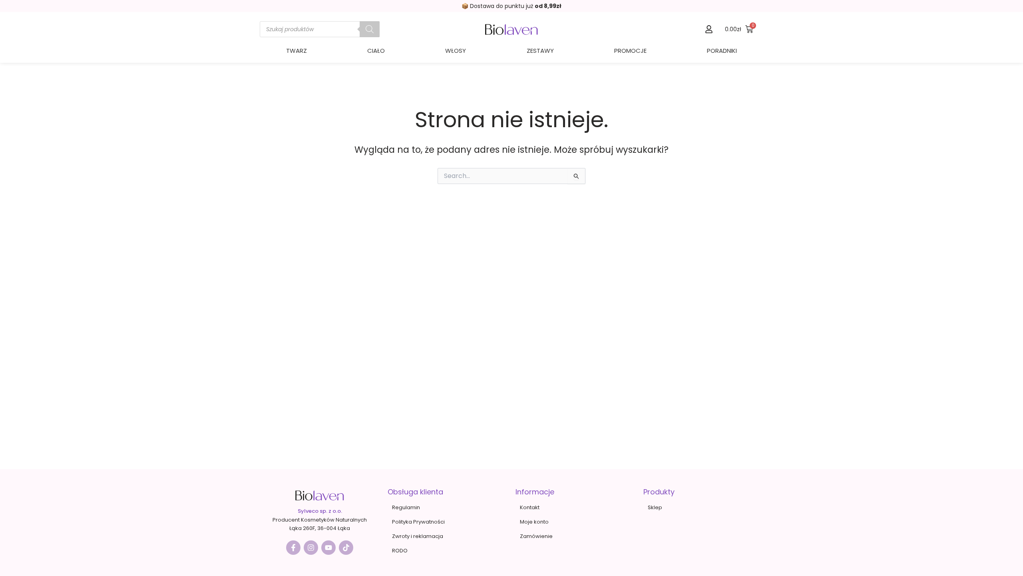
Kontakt (529, 507)
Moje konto (534, 522)
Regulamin (406, 507)
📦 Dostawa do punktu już (511, 6)
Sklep (655, 507)
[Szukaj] (370, 29)
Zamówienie (536, 536)
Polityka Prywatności (418, 522)
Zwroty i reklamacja (417, 536)
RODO (400, 550)
